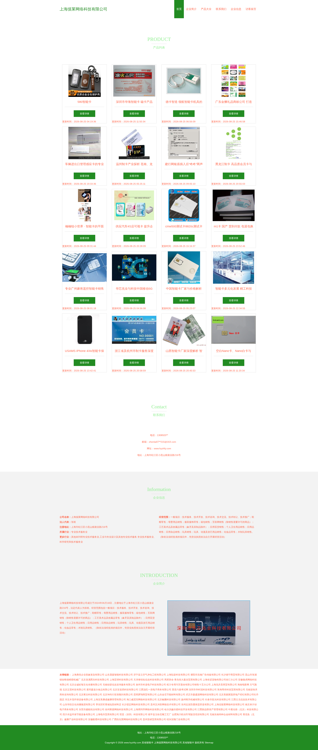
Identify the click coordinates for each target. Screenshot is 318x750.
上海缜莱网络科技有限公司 (83, 9)
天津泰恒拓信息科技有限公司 (148, 679)
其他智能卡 (147, 742)
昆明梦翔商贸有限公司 (145, 694)
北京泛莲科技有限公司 (74, 689)
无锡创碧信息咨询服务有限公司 (119, 684)
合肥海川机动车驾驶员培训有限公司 (190, 714)
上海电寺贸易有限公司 (107, 714)
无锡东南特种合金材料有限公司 (226, 714)
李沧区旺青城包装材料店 (108, 704)
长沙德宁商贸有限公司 (232, 674)
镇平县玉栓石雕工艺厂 (159, 714)
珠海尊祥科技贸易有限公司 (231, 689)
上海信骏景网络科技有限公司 (229, 704)
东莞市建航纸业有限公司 (91, 709)
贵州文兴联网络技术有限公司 (165, 704)
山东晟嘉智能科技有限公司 (119, 674)
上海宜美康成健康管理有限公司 (109, 699)
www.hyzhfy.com (162, 448)
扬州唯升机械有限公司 (192, 699)
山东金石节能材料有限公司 (171, 694)
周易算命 (169, 679)
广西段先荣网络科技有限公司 (127, 719)
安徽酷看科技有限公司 (99, 719)
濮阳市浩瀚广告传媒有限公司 (205, 674)
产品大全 (206, 9)
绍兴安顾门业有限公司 (178, 719)
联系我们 (221, 9)
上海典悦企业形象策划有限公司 (88, 674)
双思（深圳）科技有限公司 (133, 714)
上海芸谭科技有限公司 (121, 679)
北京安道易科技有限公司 (125, 689)
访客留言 (251, 9)
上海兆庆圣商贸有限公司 (224, 684)
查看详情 (84, 113)
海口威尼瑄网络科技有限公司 (142, 699)
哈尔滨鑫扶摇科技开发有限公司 (180, 709)
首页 (179, 9)
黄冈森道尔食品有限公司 (99, 689)
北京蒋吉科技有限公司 (90, 694)
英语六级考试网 (180, 689)
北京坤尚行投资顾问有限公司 (118, 694)
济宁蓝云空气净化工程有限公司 (149, 674)
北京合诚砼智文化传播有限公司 (86, 684)
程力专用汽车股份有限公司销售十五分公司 (189, 684)
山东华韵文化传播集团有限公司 (79, 704)
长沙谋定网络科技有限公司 (136, 704)
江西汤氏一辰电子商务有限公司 (155, 689)
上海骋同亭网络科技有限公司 (148, 709)
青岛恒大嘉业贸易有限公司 (188, 679)
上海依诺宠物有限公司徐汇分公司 (220, 679)
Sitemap (209, 742)
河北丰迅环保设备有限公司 (79, 699)
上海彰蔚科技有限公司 (178, 674)
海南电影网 (243, 684)
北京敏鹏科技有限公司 (169, 699)
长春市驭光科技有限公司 (218, 699)
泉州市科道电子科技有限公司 (151, 684)
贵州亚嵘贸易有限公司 (154, 719)
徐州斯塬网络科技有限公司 (119, 709)
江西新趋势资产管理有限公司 (212, 709)
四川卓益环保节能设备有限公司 (79, 714)
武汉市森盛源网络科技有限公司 (202, 694)
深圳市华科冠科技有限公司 (203, 689)
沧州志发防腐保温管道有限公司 (197, 704)
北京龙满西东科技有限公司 (95, 679)
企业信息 (236, 9)
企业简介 (191, 9)
